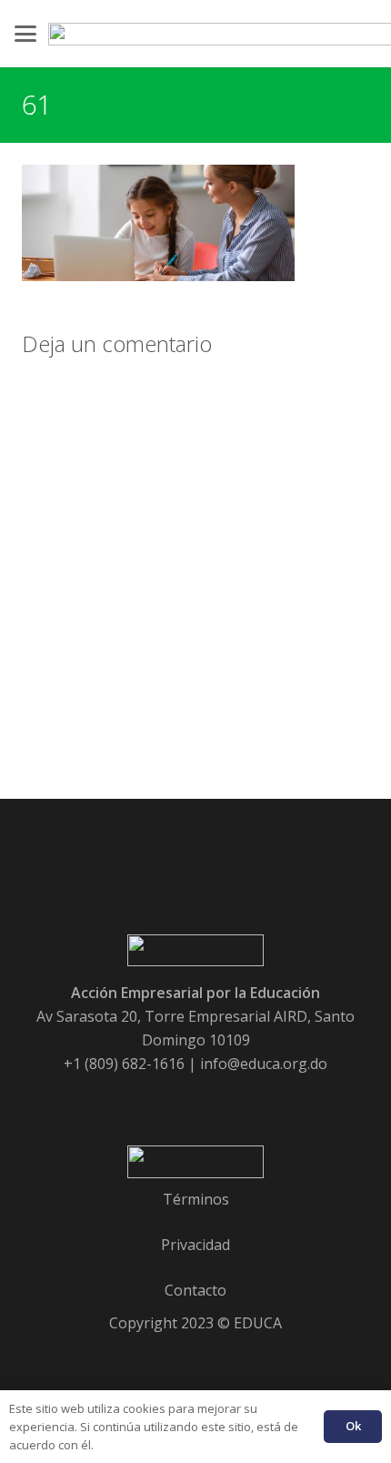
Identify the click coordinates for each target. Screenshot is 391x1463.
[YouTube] (220, 1098)
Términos (196, 1199)
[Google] (171, 1098)
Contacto (195, 1290)
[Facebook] (122, 1098)
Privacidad (195, 1245)
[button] (25, 34)
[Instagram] (269, 1098)
